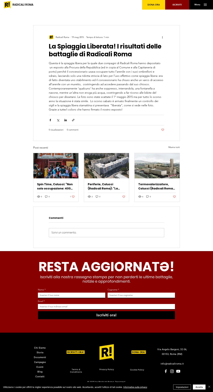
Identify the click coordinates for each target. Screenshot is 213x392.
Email (41, 301)
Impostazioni (182, 387)
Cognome (113, 289)
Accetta (199, 387)
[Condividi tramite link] (73, 120)
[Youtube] (178, 371)
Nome (42, 289)
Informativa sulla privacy (135, 387)
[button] (197, 4)
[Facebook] (165, 371)
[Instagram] (172, 371)
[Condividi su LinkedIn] (65, 120)
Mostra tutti (174, 147)
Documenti (40, 357)
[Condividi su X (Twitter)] (57, 120)
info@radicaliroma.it (172, 363)
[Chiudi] (209, 387)
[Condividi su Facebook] (50, 120)
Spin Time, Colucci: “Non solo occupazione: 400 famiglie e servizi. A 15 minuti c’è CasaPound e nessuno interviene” (55, 186)
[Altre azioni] (162, 37)
